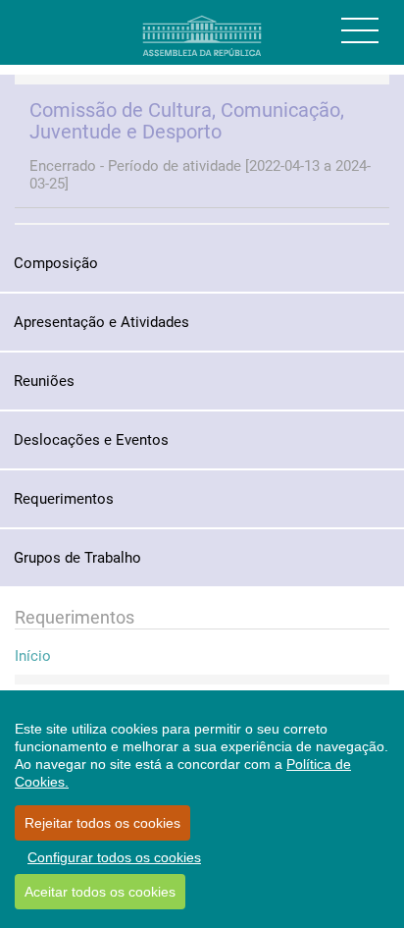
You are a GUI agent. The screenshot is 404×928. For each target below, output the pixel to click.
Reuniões (44, 381)
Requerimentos (64, 499)
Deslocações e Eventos (91, 440)
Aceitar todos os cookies (100, 892)
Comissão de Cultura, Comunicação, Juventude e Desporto (186, 120)
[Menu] (359, 30)
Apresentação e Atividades (101, 322)
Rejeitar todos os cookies (102, 823)
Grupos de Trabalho (77, 558)
